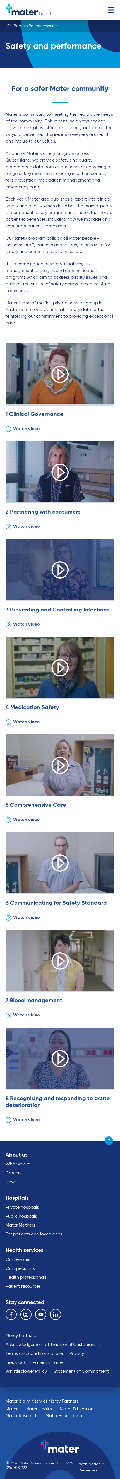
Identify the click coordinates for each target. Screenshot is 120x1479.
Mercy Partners (21, 1336)
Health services (25, 1250)
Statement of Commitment (81, 1371)
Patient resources (23, 1286)
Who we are (18, 1164)
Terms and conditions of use (34, 1354)
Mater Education (76, 1409)
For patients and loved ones (34, 1234)
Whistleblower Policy (26, 1371)
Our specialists (20, 1268)
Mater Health (38, 1409)
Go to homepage (29, 10)
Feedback (16, 1362)
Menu (111, 10)
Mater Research (22, 1416)
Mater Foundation (63, 1416)
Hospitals (17, 1198)
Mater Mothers (20, 1225)
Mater (12, 1409)
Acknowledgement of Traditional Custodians (51, 1345)
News (11, 1182)
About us (17, 1155)
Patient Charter (48, 1362)
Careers (13, 1173)
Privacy (76, 1354)
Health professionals (26, 1277)
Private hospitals (22, 1207)
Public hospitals (21, 1216)
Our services (18, 1260)
